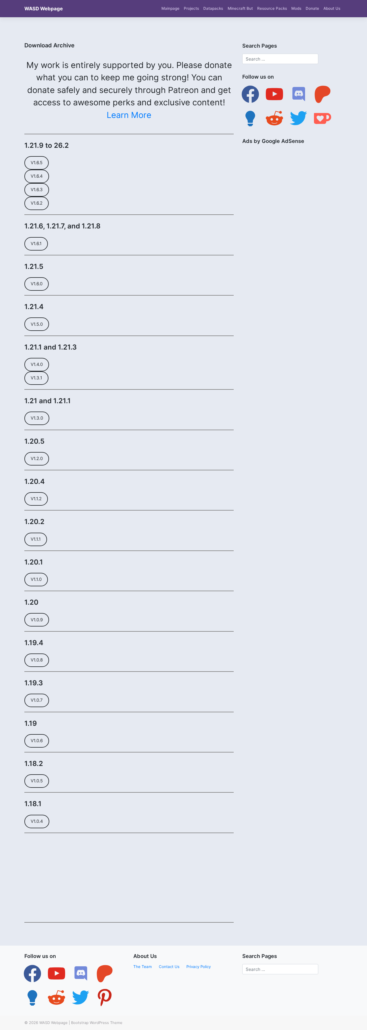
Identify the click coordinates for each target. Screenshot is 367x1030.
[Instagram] (80, 973)
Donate (312, 8)
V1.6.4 (37, 176)
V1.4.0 (37, 364)
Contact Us (169, 966)
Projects (191, 8)
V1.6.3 (37, 189)
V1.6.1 (36, 243)
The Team (142, 966)
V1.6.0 (36, 283)
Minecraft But (240, 8)
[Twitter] (56, 973)
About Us (331, 8)
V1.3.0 (37, 418)
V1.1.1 (36, 539)
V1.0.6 (37, 740)
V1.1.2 (36, 498)
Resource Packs (272, 8)
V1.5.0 (37, 324)
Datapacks (213, 8)
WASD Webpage (43, 8)
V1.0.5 (37, 780)
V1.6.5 (36, 162)
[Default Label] (274, 94)
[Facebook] (250, 94)
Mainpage (170, 8)
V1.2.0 (37, 458)
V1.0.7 (37, 700)
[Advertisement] (129, 877)
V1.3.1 (36, 378)
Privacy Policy (198, 966)
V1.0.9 (37, 619)
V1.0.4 (37, 821)
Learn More (129, 115)
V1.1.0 (36, 579)
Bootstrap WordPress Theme (96, 1022)
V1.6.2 (36, 203)
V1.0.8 (37, 660)
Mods (296, 8)
